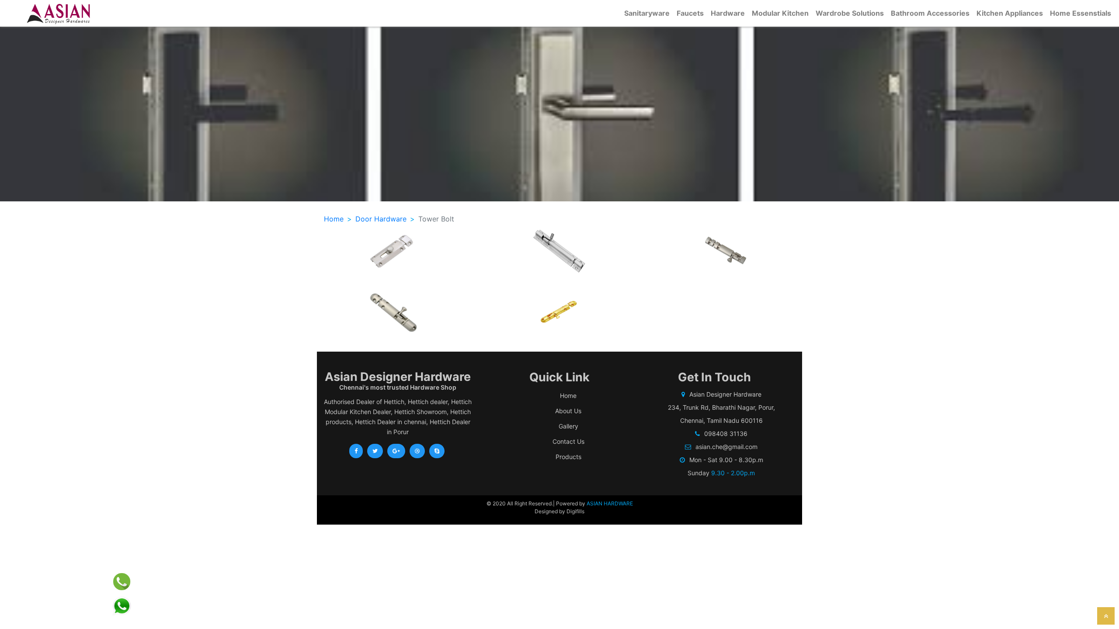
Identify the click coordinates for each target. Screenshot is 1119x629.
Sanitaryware (647, 13)
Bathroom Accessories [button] (930, 13)
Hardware (728, 13)
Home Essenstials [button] (1080, 13)
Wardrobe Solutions (850, 13)
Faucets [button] (690, 13)
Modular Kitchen (780, 13)
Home (334, 218)
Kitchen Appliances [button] (1010, 13)
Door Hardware (381, 218)
